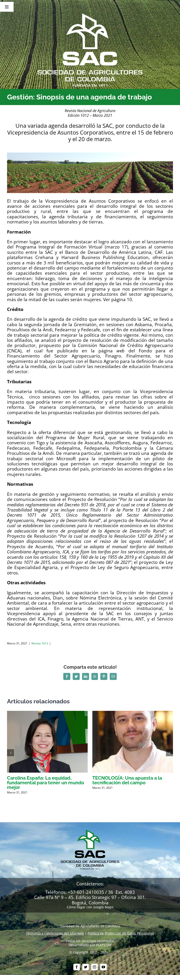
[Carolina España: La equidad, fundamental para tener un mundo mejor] (47, 713)
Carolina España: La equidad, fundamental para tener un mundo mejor (45, 782)
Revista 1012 (39, 643)
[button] (10, 752)
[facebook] (76, 967)
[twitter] (85, 967)
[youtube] (103, 967)
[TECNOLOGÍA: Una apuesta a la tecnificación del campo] (132, 713)
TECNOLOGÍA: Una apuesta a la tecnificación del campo (127, 780)
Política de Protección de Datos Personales (121, 933)
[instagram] (94, 967)
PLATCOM (103, 945)
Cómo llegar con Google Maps (90, 907)
